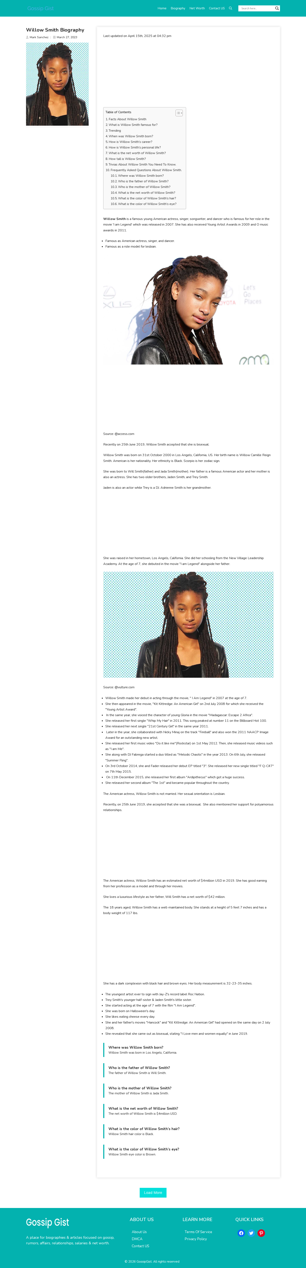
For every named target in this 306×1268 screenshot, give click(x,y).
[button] (230, 8)
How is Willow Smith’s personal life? (135, 147)
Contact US (217, 8)
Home (162, 8)
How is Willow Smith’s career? (130, 142)
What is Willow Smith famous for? (133, 125)
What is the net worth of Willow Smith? (137, 153)
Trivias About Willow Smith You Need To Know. (142, 164)
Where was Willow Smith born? (141, 176)
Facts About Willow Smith (127, 119)
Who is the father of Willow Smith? (143, 181)
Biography (178, 8)
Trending (115, 131)
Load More (153, 1193)
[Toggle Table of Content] (177, 113)
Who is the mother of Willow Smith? (144, 187)
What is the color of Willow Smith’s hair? (147, 198)
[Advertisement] (188, 73)
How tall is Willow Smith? (127, 159)
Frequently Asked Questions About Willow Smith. (146, 170)
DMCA (137, 1239)
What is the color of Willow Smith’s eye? (147, 204)
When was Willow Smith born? (131, 136)
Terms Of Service (198, 1232)
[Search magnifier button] (277, 8)
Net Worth (197, 8)
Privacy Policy (196, 1239)
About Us (139, 1232)
